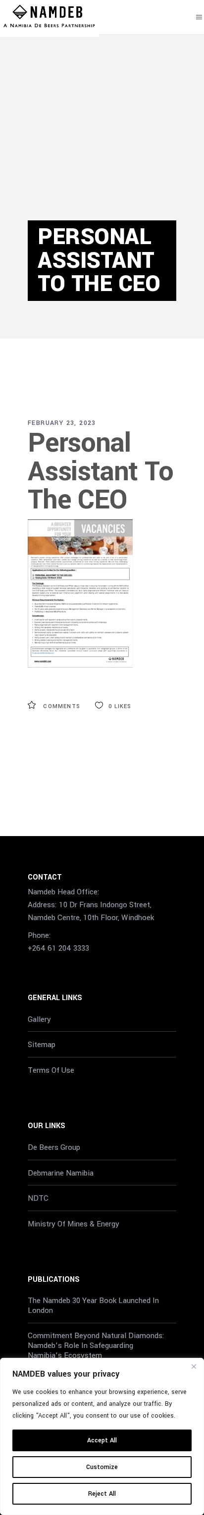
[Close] (194, 1366)
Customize (102, 1467)
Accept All (102, 1440)
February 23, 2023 (62, 423)
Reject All (102, 1493)
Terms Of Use (51, 1070)
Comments (60, 706)
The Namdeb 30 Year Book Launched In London (93, 1305)
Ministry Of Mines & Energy (73, 1224)
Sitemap (41, 1044)
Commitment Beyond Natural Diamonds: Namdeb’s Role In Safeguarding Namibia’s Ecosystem (96, 1345)
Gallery (39, 1018)
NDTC (38, 1198)
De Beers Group (54, 1147)
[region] (102, 1436)
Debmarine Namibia (61, 1172)
